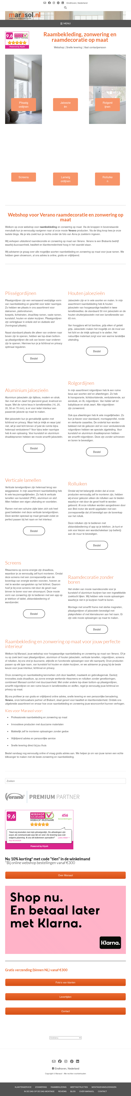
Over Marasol (86, 1091)
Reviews (62, 1091)
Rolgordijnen (107, 105)
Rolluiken (108, 179)
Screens (24, 177)
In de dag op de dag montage (39, 1091)
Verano (81, 241)
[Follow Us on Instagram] (54, 3)
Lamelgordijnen (65, 179)
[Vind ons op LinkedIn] (63, 3)
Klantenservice (23, 1087)
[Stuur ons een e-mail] (44, 3)
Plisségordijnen (23, 105)
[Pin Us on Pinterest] (58, 3)
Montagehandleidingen (104, 1087)
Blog (73, 1091)
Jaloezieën (65, 105)
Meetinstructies (79, 1087)
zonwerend (78, 408)
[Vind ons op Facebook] (49, 3)
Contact (102, 1091)
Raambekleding (59, 1087)
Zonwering (41, 1087)
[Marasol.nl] (65, 15)
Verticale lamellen (23, 480)
